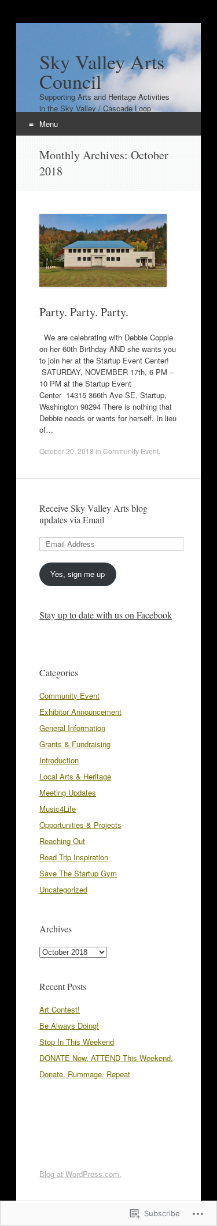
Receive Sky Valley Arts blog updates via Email (93, 514)
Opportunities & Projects (80, 824)
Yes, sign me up (77, 573)
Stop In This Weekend (76, 1041)
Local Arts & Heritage (75, 776)
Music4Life (57, 808)
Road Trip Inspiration (73, 857)
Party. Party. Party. (83, 312)
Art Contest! (59, 1009)
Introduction (59, 760)
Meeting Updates (67, 792)
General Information (72, 727)
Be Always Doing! (69, 1025)
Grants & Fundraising (75, 743)
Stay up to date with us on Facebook (105, 615)
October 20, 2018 (66, 451)
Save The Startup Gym (78, 873)
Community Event (131, 451)
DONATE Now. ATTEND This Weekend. (106, 1057)
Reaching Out (62, 840)
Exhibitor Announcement (80, 711)
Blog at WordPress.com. (80, 1173)
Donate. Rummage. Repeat (84, 1073)
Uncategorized (63, 889)
